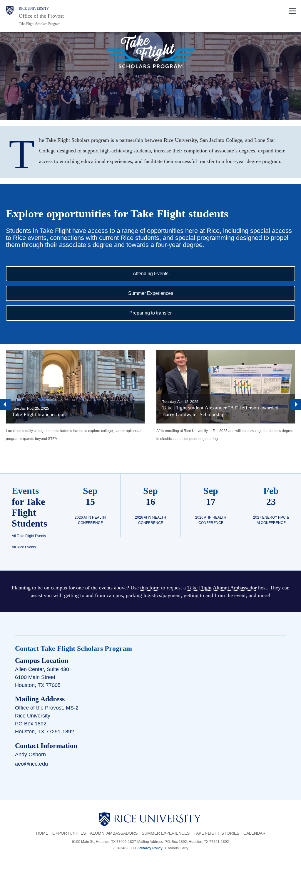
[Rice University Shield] (10, 16)
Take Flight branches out (38, 414)
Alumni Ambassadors (114, 833)
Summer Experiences (176, 293)
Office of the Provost (41, 16)
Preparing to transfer (176, 312)
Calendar (254, 833)
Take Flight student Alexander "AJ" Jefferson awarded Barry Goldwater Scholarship (220, 411)
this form (150, 588)
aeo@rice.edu (31, 764)
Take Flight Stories (216, 833)
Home (42, 833)
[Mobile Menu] (292, 10)
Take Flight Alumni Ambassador (222, 588)
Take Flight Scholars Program (39, 24)
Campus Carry (176, 848)
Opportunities (69, 833)
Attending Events (176, 273)
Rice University (34, 8)
